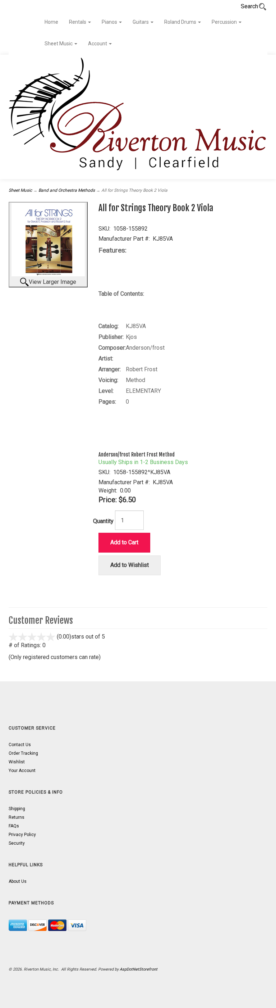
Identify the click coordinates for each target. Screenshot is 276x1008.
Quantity (103, 521)
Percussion (225, 22)
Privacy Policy (22, 834)
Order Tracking (23, 753)
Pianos (110, 22)
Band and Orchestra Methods (66, 190)
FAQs (14, 825)
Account (98, 43)
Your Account (22, 770)
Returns (16, 817)
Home (51, 22)
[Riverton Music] (138, 117)
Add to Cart (124, 542)
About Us (18, 881)
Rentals (78, 22)
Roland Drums (180, 22)
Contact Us (20, 744)
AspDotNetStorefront (138, 969)
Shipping (17, 808)
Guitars (141, 22)
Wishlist (17, 761)
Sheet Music (59, 43)
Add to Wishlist (129, 565)
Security (17, 843)
